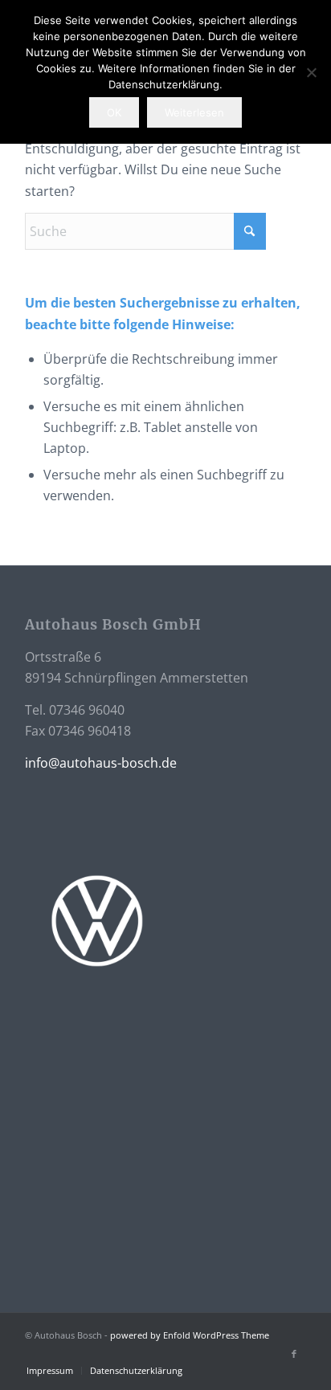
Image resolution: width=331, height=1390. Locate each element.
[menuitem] (49, 1371)
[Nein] (311, 72)
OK (114, 112)
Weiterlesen (194, 112)
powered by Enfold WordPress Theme (189, 1335)
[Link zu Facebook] (294, 1354)
